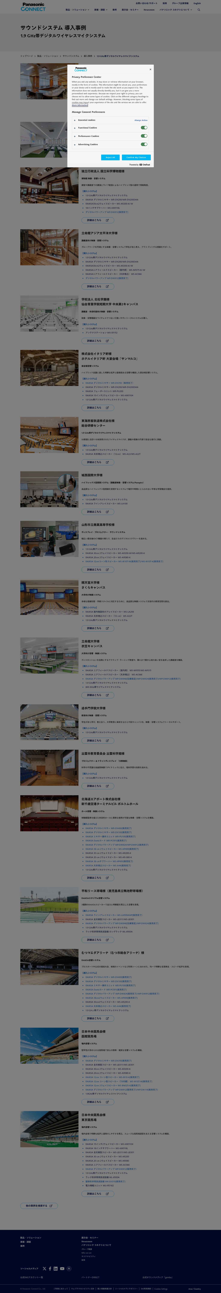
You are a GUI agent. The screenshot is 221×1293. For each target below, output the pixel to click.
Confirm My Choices (136, 157)
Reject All (110, 157)
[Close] (150, 69)
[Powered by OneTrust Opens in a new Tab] (140, 165)
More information (80, 105)
